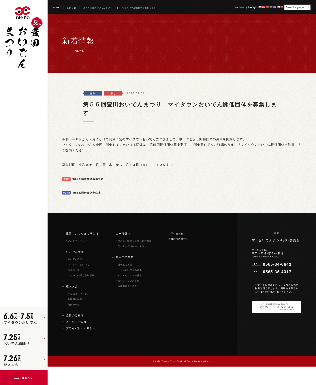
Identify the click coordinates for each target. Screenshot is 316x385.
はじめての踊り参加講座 (81, 275)
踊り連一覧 (74, 269)
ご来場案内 (123, 233)
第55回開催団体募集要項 (88, 179)
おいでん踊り (75, 252)
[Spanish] (263, 7)
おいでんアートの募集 (130, 275)
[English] (274, 7)
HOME (56, 7)
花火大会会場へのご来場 (131, 246)
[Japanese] (260, 7)
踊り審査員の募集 (127, 286)
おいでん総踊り (76, 259)
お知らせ (71, 7)
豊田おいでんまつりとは (82, 233)
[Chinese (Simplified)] (281, 7)
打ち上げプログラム (79, 293)
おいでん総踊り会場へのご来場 (135, 240)
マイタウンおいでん (79, 264)
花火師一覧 (74, 304)
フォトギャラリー (77, 240)
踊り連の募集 (125, 264)
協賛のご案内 (75, 315)
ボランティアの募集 (129, 280)
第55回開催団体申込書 (86, 192)
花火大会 (72, 286)
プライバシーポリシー (81, 328)
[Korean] (278, 7)
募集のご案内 (125, 257)
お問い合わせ (175, 233)
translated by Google (246, 7)
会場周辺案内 (75, 299)
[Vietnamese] (267, 7)
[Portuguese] (270, 7)
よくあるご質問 (76, 322)
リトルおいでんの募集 (130, 269)
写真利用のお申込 (178, 238)
